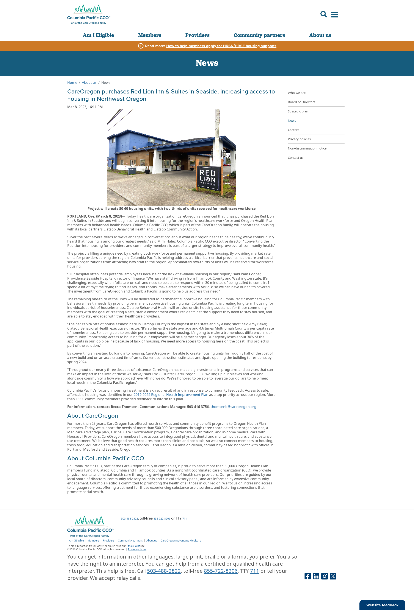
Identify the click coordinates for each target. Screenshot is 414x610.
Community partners (259, 35)
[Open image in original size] (88, 14)
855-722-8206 (162, 518)
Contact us (295, 157)
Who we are (297, 92)
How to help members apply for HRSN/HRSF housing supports (221, 46)
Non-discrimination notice (307, 148)
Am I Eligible (98, 35)
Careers (293, 130)
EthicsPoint (133, 546)
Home (72, 82)
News (292, 120)
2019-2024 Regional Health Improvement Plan (171, 394)
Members (149, 35)
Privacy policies (299, 139)
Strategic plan (298, 111)
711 (184, 518)
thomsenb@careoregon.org (233, 406)
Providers (197, 35)
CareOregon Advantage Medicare (181, 540)
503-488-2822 (129, 518)
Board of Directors (301, 102)
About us (320, 35)
